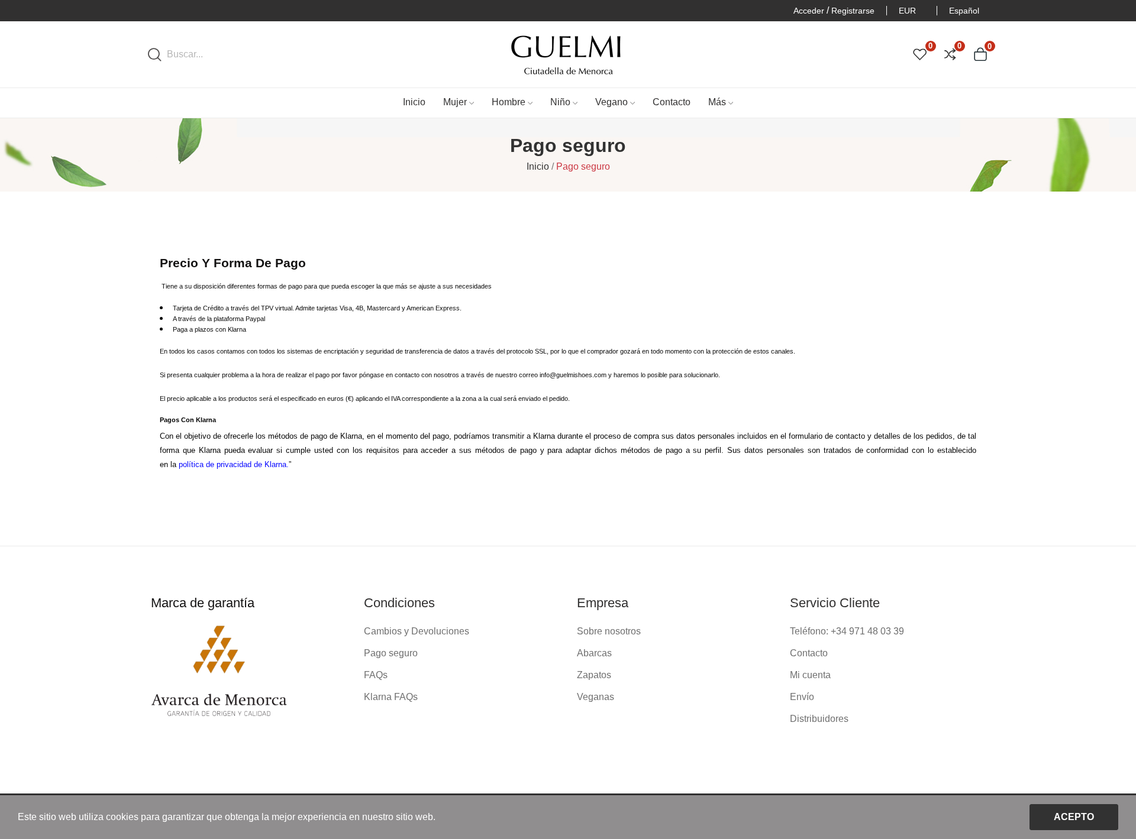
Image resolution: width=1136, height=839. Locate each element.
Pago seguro (391, 653)
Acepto (1074, 817)
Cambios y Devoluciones (416, 631)
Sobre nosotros (609, 631)
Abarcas (594, 653)
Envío (802, 697)
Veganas (595, 697)
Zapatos (594, 675)
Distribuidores (819, 719)
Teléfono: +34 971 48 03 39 (847, 631)
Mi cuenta (810, 675)
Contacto (809, 653)
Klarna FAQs (391, 697)
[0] (920, 54)
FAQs (376, 675)
